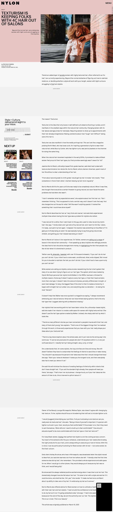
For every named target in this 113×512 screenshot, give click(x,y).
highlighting (85, 245)
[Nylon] (10, 3)
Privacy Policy (13, 139)
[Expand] (98, 484)
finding (60, 437)
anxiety (62, 75)
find (52, 84)
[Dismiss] (110, 484)
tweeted (63, 254)
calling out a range (95, 239)
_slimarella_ (56, 254)
